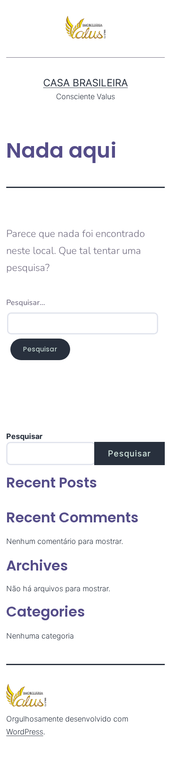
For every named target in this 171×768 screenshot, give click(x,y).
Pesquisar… (25, 302)
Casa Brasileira (85, 83)
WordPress (24, 731)
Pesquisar (24, 436)
